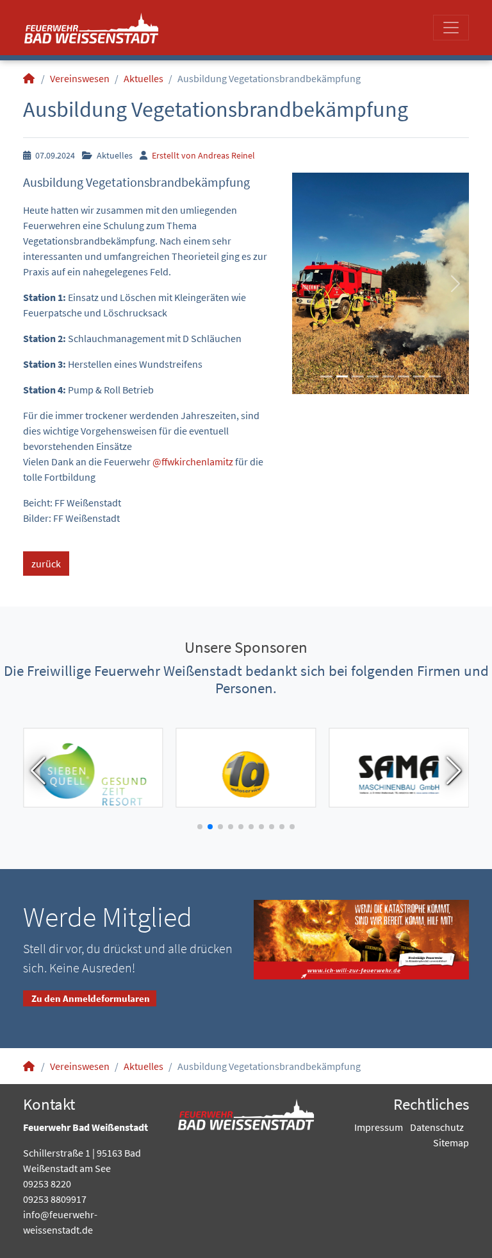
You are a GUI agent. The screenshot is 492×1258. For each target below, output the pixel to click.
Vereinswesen (80, 78)
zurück (46, 563)
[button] (305, 283)
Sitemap (451, 1142)
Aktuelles (143, 78)
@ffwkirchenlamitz (192, 461)
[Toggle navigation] (451, 27)
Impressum (378, 1127)
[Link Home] (29, 78)
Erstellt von (202, 155)
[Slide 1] (326, 376)
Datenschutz (437, 1127)
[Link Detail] (91, 27)
